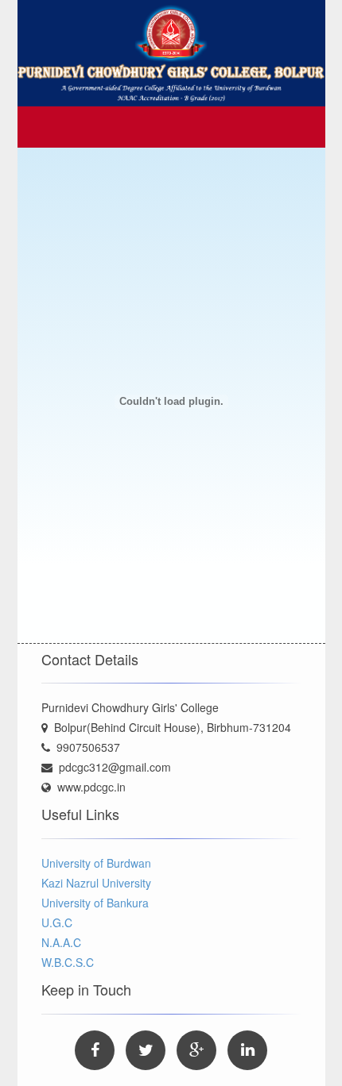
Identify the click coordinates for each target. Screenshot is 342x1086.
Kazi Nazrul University (96, 883)
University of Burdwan (96, 863)
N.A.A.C (61, 942)
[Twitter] (145, 1050)
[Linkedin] (247, 1050)
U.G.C (56, 922)
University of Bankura (95, 903)
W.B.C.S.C (67, 962)
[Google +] (196, 1050)
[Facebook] (95, 1050)
